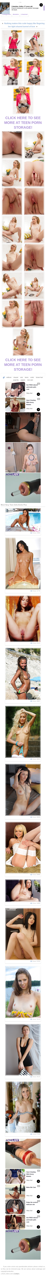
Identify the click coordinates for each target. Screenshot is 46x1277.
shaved (15, 377)
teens (26, 377)
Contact (16, 1274)
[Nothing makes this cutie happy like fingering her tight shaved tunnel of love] (12, 43)
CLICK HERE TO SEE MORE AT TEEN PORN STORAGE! (23, 122)
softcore (8, 377)
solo (21, 377)
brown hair (39, 377)
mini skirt (30, 380)
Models (16, 14)
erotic (32, 377)
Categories (6, 14)
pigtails (23, 380)
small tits (16, 380)
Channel (24, 14)
